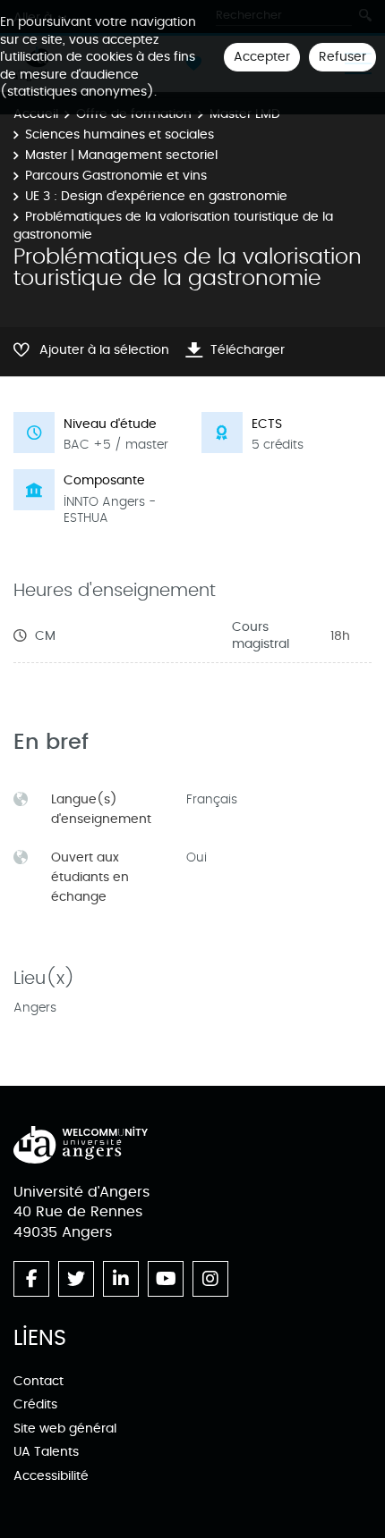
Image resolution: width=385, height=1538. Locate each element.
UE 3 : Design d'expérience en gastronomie (156, 196)
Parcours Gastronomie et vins (116, 175)
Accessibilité (51, 1476)
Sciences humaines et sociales (119, 134)
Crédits (35, 1404)
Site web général (64, 1428)
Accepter (262, 56)
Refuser (342, 56)
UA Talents (46, 1451)
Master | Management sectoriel (121, 155)
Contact (38, 1381)
